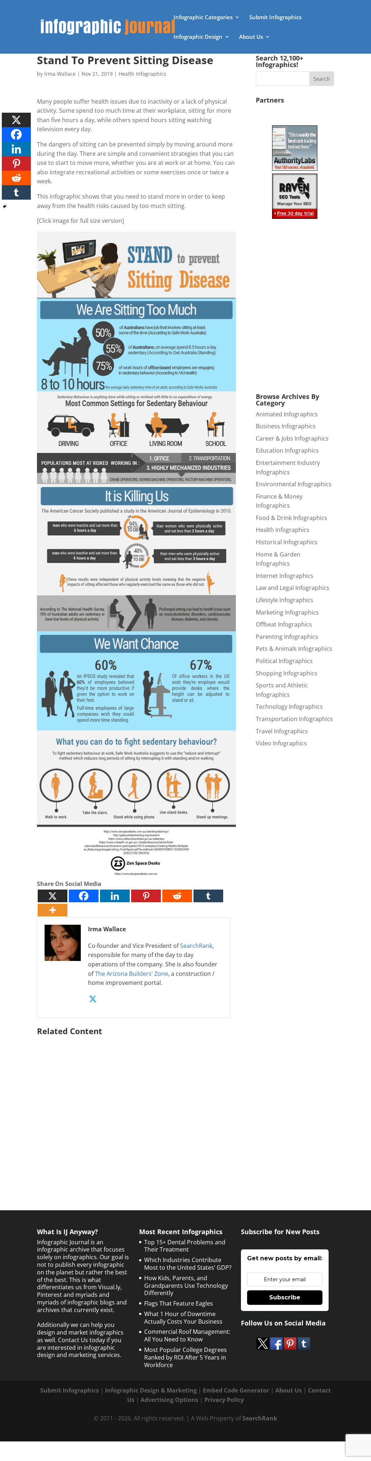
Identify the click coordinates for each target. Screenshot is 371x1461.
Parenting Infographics (287, 637)
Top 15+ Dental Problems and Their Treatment (184, 1246)
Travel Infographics (282, 731)
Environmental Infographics (294, 484)
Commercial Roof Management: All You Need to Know (187, 1335)
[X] (52, 896)
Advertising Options (169, 1400)
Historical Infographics (286, 542)
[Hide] (5, 206)
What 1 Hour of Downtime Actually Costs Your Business (183, 1317)
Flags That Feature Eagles (178, 1303)
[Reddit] (177, 896)
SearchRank (196, 946)
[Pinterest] (146, 896)
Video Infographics (281, 743)
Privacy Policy (224, 1400)
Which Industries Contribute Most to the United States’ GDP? (188, 1263)
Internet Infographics (284, 576)
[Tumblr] (208, 896)
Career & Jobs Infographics (292, 438)
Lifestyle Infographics (284, 600)
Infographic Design (198, 37)
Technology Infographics (289, 707)
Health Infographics (142, 73)
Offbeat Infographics (284, 624)
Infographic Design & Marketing (151, 1390)
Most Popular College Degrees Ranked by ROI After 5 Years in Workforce (185, 1357)
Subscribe (284, 1297)
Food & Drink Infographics (291, 518)
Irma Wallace (60, 73)
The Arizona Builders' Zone (131, 974)
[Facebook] (84, 896)
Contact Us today (81, 1340)
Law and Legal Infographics (292, 588)
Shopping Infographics (286, 673)
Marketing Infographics (287, 612)
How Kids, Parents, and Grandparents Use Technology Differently (186, 1285)
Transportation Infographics (294, 719)
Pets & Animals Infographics (294, 649)
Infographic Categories (203, 17)
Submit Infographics (275, 17)
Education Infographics (287, 450)
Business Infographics (286, 426)
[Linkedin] (115, 896)
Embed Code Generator (236, 1390)
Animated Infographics (287, 414)
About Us (251, 37)
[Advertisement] (136, 1108)
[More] (52, 910)
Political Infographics (284, 661)
